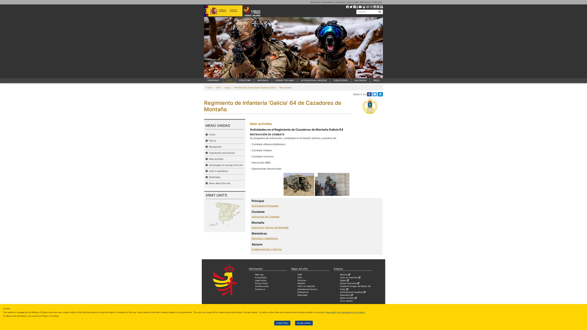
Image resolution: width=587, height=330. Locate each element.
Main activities (285, 87)
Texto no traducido (306, 286)
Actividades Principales (265, 205)
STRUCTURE (245, 80)
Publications (303, 292)
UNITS (229, 80)
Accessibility (261, 277)
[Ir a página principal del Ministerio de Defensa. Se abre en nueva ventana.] (223, 10)
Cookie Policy (282, 323)
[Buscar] (380, 11)
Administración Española (351, 292)
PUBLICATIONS (341, 80)
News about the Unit (219, 183)
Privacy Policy (261, 283)
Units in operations (218, 171)
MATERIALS (263, 80)
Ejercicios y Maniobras (265, 238)
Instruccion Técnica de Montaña (270, 227)
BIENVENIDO (315, 2)
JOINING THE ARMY (284, 80)
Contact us (260, 289)
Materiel (301, 283)
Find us (212, 140)
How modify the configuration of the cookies (345, 312)
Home (209, 87)
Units (299, 277)
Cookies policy (262, 286)
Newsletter (345, 295)
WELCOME (377, 2)
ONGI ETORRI (352, 2)
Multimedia (214, 177)
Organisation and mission (221, 153)
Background (214, 146)
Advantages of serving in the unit (225, 165)
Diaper (343, 280)
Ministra (343, 274)
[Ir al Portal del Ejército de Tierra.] (255, 10)
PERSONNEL (213, 80)
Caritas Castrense (348, 283)
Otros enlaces (346, 301)
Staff (299, 274)
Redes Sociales (347, 298)
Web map (259, 274)
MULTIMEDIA (360, 80)
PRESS (376, 80)
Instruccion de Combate (265, 216)
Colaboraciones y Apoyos (267, 249)
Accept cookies (304, 323)
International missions (307, 289)
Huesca (228, 87)
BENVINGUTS (328, 2)
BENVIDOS (340, 2)
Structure (301, 280)
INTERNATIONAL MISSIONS (314, 80)
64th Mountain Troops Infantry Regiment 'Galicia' (255, 87)
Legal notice (260, 280)
